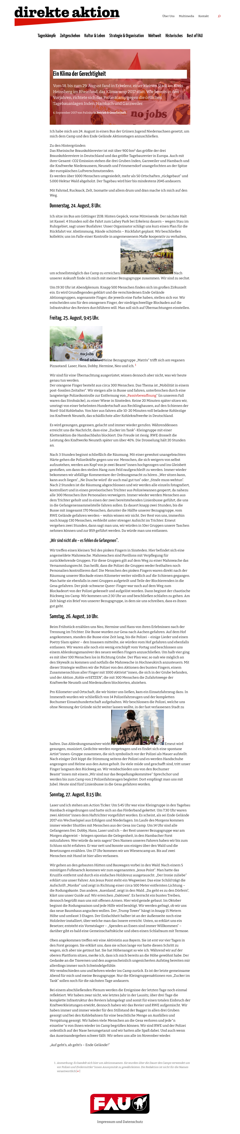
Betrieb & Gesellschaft (111, 112)
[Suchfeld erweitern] (219, 16)
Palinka (88, 112)
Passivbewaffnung (142, 395)
